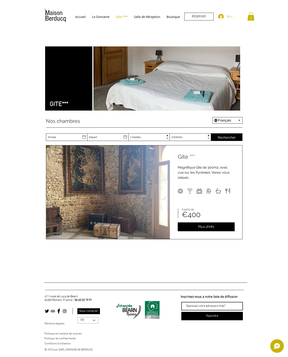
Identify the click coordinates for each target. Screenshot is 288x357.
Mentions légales (54, 323)
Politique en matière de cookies (63, 333)
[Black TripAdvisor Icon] (52, 311)
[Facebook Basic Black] (58, 311)
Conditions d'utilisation (57, 343)
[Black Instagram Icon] (64, 311)
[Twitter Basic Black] (46, 311)
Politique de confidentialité (60, 338)
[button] (250, 16)
